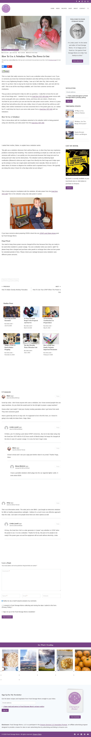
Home (52, 8)
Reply (57, 396)
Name (4, 596)
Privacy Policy (37, 734)
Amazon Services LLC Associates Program (53, 724)
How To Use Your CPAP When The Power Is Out (47, 289)
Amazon (69, 188)
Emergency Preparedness (10, 49)
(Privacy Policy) (6, 607)
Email (25, 596)
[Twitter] (79, 1)
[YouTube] (87, 1)
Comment (6, 571)
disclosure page (52, 60)
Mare (8, 396)
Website (45, 596)
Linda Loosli (9, 323)
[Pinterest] (85, 1)
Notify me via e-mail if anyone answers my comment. (20, 601)
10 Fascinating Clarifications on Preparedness (49, 320)
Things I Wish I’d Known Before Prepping (10, 347)
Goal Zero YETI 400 (46, 109)
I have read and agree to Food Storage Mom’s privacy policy (23, 706)
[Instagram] (82, 1)
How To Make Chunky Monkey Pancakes (15, 288)
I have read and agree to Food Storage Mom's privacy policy (77, 96)
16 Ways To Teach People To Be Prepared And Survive (31, 320)
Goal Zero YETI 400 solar (40, 96)
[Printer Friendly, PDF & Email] (6, 71)
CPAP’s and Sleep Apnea (47, 233)
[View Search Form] (88, 8)
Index (58, 8)
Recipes (64, 8)
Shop (70, 8)
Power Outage (34, 52)
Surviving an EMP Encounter (10, 319)
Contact (82, 8)
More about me (77, 61)
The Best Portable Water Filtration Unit (30, 346)
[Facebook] (76, 1)
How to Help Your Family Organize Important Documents (50, 347)
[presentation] (11, 311)
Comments (23, 52)
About (76, 8)
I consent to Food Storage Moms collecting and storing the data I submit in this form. (29, 606)
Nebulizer (29, 52)
